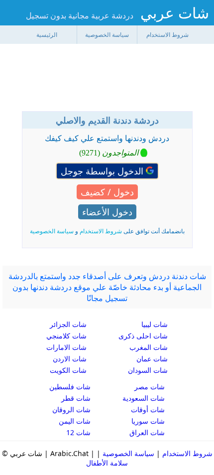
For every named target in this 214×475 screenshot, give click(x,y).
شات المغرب (148, 347)
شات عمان (152, 358)
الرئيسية (46, 34)
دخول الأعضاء (107, 212)
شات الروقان (71, 409)
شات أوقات (148, 409)
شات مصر (149, 386)
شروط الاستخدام (167, 34)
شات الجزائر (68, 324)
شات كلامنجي (66, 335)
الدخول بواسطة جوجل (103, 171)
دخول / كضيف (107, 192)
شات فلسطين (70, 386)
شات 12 (78, 432)
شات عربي (174, 12)
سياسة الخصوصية (107, 34)
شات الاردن (70, 358)
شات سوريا (148, 421)
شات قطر (76, 398)
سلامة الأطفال (107, 463)
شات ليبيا (154, 324)
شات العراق (147, 432)
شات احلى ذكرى (143, 335)
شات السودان (148, 370)
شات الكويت (68, 370)
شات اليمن (75, 421)
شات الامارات (66, 347)
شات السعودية (143, 398)
